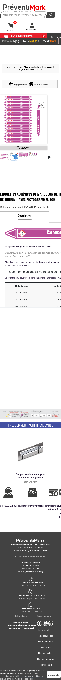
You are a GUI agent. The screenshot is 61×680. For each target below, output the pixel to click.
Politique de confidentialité (21, 628)
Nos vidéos (46, 647)
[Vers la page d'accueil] (24, 8)
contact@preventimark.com (33, 550)
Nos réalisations (45, 653)
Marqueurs (18, 67)
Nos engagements (45, 659)
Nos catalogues (46, 636)
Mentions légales (21, 622)
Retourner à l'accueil (42, 85)
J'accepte (53, 675)
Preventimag (46, 665)
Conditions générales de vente (21, 625)
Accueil (9, 67)
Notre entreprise (45, 642)
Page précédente (20, 85)
